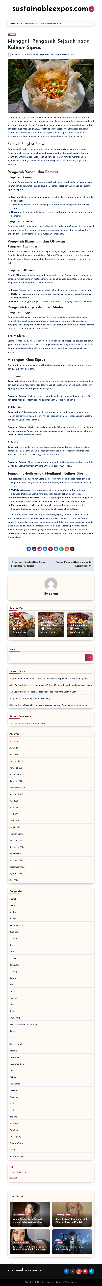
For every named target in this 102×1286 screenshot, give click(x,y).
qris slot (13, 1178)
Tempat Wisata (16, 1143)
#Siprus (57, 55)
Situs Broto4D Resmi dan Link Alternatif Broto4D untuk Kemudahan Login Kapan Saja (50, 685)
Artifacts (13, 912)
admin (18, 54)
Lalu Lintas (14, 1084)
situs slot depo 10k (18, 1172)
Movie (12, 1103)
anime (12, 905)
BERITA (12, 919)
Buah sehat (15, 932)
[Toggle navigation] (10, 8)
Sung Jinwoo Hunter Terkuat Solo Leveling (29, 698)
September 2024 (17, 867)
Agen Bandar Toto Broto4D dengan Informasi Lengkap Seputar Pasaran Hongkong (48, 678)
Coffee (12, 958)
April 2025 (14, 821)
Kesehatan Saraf (17, 1064)
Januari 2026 (15, 768)
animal (12, 899)
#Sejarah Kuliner (46, 55)
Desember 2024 (17, 847)
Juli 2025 (14, 801)
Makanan (13, 1090)
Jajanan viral (15, 1044)
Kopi (11, 1070)
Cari (12, 649)
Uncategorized (16, 1156)
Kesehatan (14, 1057)
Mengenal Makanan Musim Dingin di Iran (78, 625)
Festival (13, 998)
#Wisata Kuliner (69, 55)
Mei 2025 (13, 814)
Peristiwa (13, 1130)
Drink (11, 985)
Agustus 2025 (16, 794)
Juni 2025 (14, 807)
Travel (12, 1150)
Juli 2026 (14, 741)
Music (12, 1110)
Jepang (13, 1051)
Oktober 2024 (16, 860)
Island (12, 1037)
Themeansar (71, 1282)
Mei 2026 (13, 755)
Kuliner (12, 35)
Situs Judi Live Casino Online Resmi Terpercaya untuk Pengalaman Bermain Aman (48, 705)
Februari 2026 (16, 761)
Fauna (12, 991)
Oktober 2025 (15, 781)
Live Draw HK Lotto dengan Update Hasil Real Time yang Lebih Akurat (42, 692)
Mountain (14, 1097)
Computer (14, 965)
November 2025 (17, 774)
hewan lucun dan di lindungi (23, 1024)
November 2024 (17, 854)
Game (12, 1011)
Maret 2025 (14, 827)
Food (11, 1004)
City (11, 945)
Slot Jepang (15, 1136)
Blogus (58, 1282)
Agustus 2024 (16, 873)
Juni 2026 (14, 748)
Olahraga (13, 1123)
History (12, 1031)
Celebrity (13, 938)
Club (11, 952)
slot (11, 1167)
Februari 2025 (16, 834)
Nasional (13, 1117)
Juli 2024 (14, 880)
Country (13, 971)
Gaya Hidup (14, 1018)
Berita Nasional (16, 925)
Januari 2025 (15, 840)
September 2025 (17, 788)
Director (13, 978)
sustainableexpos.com (50, 9)
